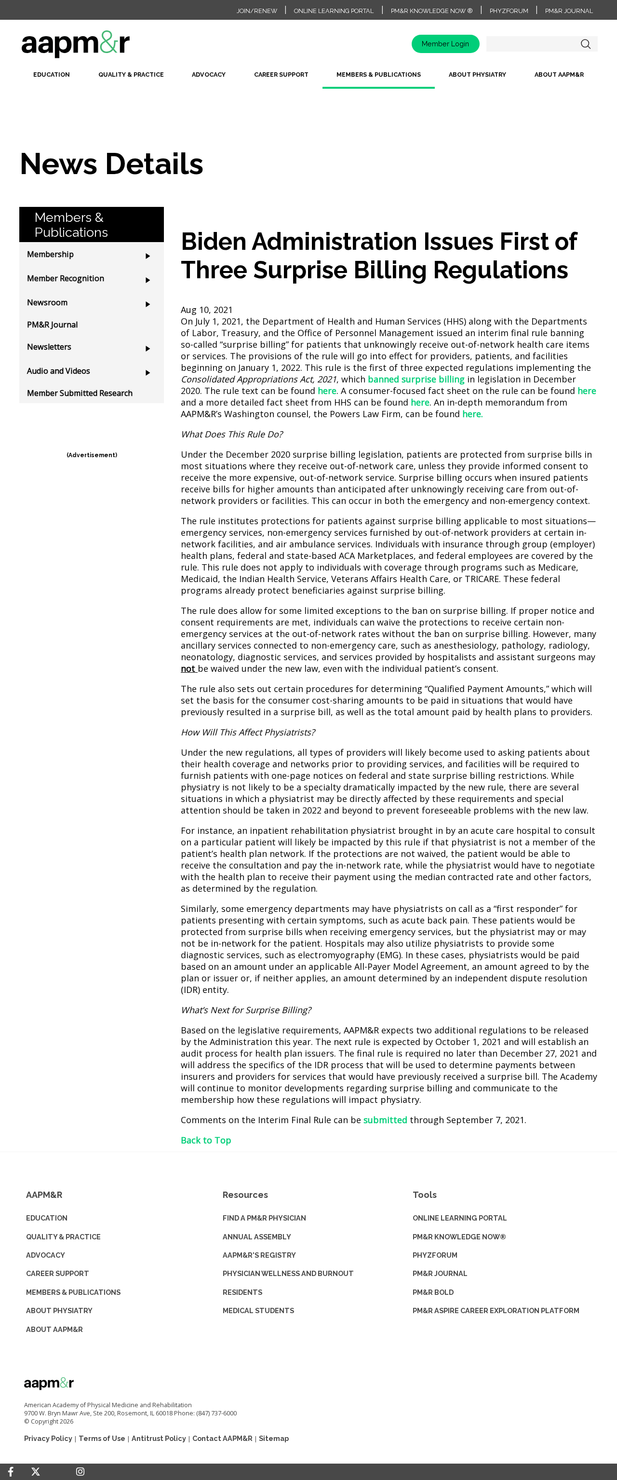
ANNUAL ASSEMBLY (257, 1237)
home (106, 47)
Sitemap (274, 1438)
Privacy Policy (48, 1438)
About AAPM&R (559, 74)
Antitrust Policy (159, 1438)
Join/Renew (257, 10)
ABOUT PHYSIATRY (59, 1310)
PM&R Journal (569, 10)
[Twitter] (35, 1472)
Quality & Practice (131, 74)
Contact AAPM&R (222, 1438)
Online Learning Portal (334, 10)
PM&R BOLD (433, 1292)
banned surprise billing (416, 379)
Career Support (281, 74)
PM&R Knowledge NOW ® (432, 10)
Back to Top (206, 1140)
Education (51, 74)
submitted (385, 1120)
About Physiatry (477, 74)
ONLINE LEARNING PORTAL (460, 1218)
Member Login (445, 44)
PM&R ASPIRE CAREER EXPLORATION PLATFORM (496, 1310)
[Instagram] (80, 1472)
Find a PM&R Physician (264, 1218)
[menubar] (308, 78)
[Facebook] (10, 1472)
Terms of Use (102, 1438)
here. (472, 414)
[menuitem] (51, 78)
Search (585, 44)
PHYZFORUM (435, 1255)
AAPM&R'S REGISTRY (259, 1255)
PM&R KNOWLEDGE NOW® (459, 1237)
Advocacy (209, 74)
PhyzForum (509, 10)
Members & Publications (378, 74)
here (327, 390)
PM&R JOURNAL (440, 1273)
